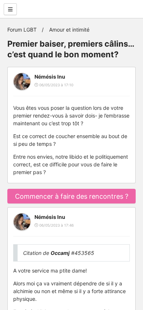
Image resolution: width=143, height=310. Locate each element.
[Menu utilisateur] (10, 9)
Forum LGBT (22, 29)
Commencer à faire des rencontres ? (71, 196)
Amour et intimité (69, 29)
